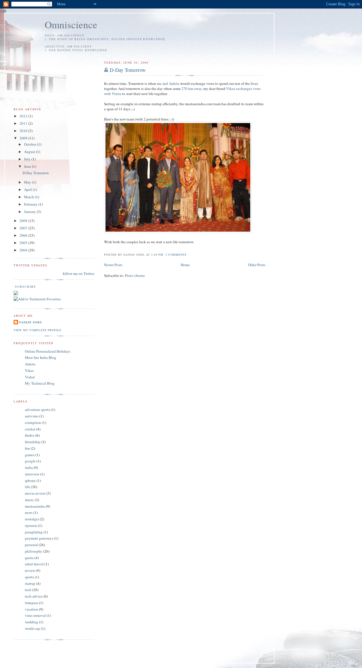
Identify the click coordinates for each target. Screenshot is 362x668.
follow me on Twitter (78, 273)
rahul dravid (34, 563)
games (30, 454)
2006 (24, 235)
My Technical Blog (40, 383)
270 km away (192, 88)
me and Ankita (168, 83)
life (27, 486)
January (30, 211)
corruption (33, 422)
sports (29, 576)
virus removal (35, 615)
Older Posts (256, 264)
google (30, 461)
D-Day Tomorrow (128, 69)
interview (32, 474)
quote (29, 557)
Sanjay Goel (30, 322)
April (28, 189)
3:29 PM (157, 255)
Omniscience (71, 24)
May (28, 182)
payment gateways (39, 538)
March (29, 196)
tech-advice (34, 596)
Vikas (29, 370)
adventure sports (37, 409)
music (29, 499)
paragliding (34, 532)
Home (185, 264)
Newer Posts (113, 264)
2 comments (176, 255)
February (31, 204)
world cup (32, 628)
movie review (35, 493)
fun (27, 448)
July (27, 158)
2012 (24, 115)
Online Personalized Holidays (47, 351)
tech (28, 589)
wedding (31, 621)
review (30, 570)
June (28, 166)
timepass (31, 602)
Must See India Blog (40, 357)
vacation (31, 609)
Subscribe (25, 286)
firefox (30, 435)
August (30, 151)
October (30, 144)
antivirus (31, 416)
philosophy (33, 551)
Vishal (30, 377)
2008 (24, 220)
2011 (24, 123)
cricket (30, 429)
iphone (30, 480)
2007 (24, 227)
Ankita (30, 364)
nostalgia (32, 519)
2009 (24, 138)
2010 (24, 130)
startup (30, 583)
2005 (24, 242)
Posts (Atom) (135, 275)
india (29, 467)
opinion (31, 525)
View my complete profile (37, 330)
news (29, 512)
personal (31, 544)
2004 (24, 250)
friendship (32, 441)
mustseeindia (35, 506)
